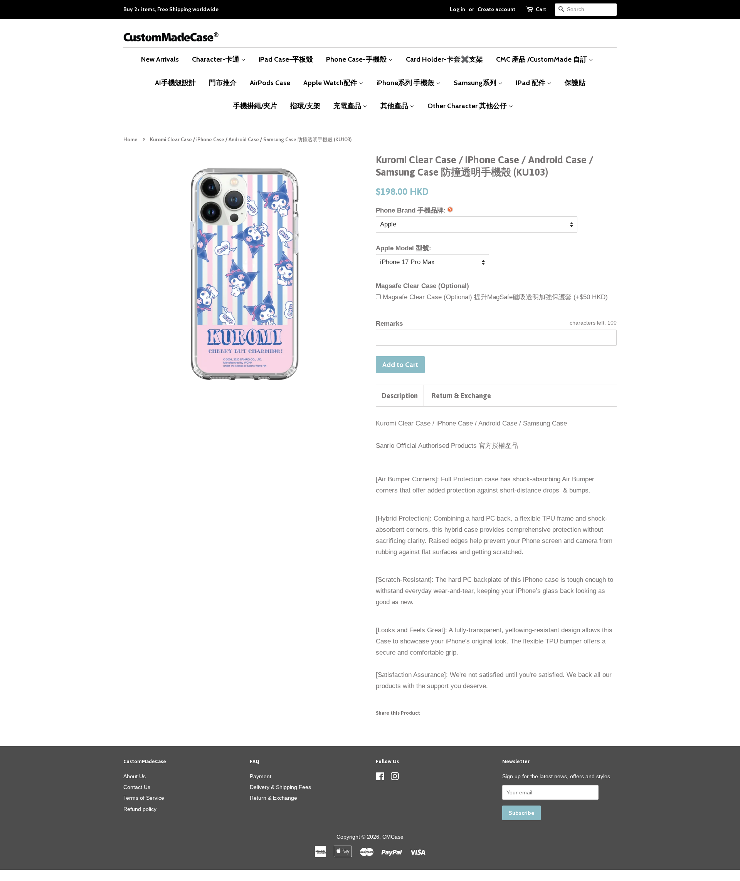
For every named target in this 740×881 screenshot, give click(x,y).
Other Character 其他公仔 (467, 106)
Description (400, 396)
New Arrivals (160, 59)
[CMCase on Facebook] (380, 778)
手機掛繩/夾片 (255, 106)
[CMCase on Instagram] (394, 778)
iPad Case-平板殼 (286, 59)
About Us (134, 776)
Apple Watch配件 (331, 83)
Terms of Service (143, 798)
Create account (496, 9)
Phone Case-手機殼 (357, 59)
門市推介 (223, 83)
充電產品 (348, 106)
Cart (541, 9)
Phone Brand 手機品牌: (411, 210)
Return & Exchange (461, 396)
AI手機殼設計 (175, 83)
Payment (260, 776)
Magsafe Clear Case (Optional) (422, 286)
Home (130, 139)
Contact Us (136, 787)
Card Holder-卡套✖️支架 (444, 59)
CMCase (393, 837)
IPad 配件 (531, 83)
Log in (457, 9)
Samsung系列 (476, 83)
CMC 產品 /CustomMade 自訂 (542, 59)
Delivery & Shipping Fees (280, 787)
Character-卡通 (216, 59)
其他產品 (395, 106)
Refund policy (139, 809)
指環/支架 (305, 106)
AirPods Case (270, 83)
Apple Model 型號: (403, 248)
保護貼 (575, 83)
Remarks (389, 323)
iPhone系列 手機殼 (406, 83)
